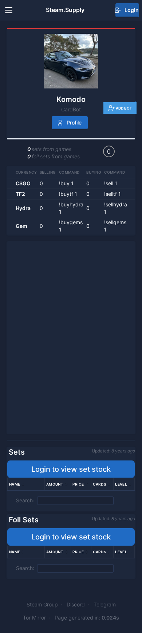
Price (78, 484)
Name (14, 484)
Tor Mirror (34, 617)
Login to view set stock (71, 469)
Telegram (105, 604)
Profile (74, 122)
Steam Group (42, 604)
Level (121, 484)
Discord (76, 604)
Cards (99, 484)
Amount (54, 484)
